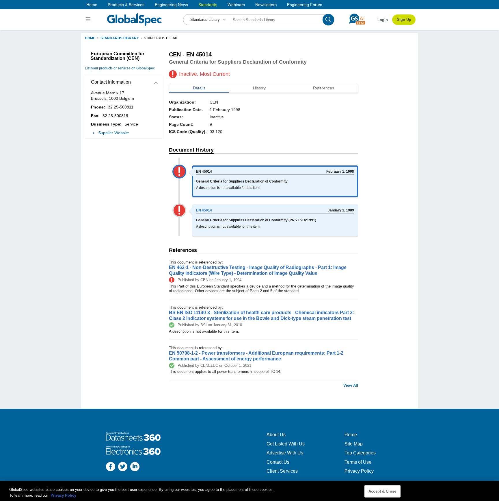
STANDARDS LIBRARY (119, 38)
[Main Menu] (89, 19)
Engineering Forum (304, 4)
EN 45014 (204, 210)
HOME (90, 38)
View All (350, 385)
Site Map (354, 443)
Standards (207, 4)
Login (382, 20)
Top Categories (360, 452)
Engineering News (171, 4)
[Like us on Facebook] (110, 467)
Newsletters (266, 4)
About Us (276, 434)
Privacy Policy (359, 471)
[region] (249, 491)
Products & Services (126, 4)
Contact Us (278, 462)
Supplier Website (113, 132)
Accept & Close (382, 491)
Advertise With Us (285, 452)
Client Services (282, 471)
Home (91, 4)
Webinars (236, 4)
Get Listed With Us (286, 443)
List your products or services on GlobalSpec (120, 68)
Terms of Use (358, 462)
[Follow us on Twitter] (122, 467)
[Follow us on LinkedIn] (134, 467)
